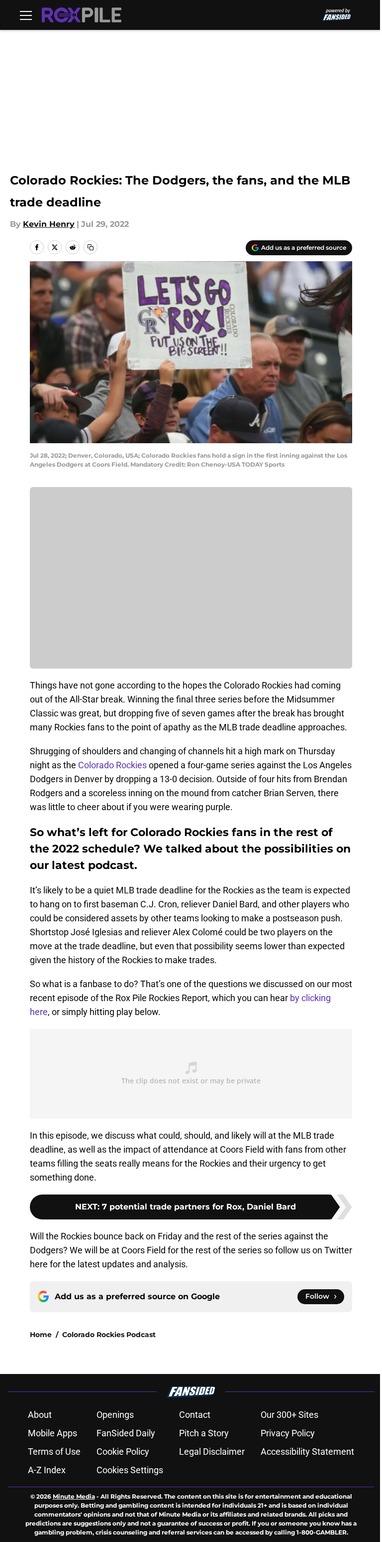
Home (41, 1334)
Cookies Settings (129, 1470)
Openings (115, 1414)
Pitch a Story (204, 1433)
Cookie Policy (122, 1451)
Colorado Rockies (112, 765)
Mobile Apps (52, 1433)
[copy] (90, 247)
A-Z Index (47, 1470)
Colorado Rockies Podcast (109, 1334)
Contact (194, 1414)
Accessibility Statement (307, 1451)
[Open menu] (26, 15)
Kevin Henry (49, 224)
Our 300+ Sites (289, 1414)
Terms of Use (54, 1451)
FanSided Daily (125, 1433)
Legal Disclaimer (212, 1451)
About (40, 1414)
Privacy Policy (288, 1433)
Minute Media (74, 1496)
